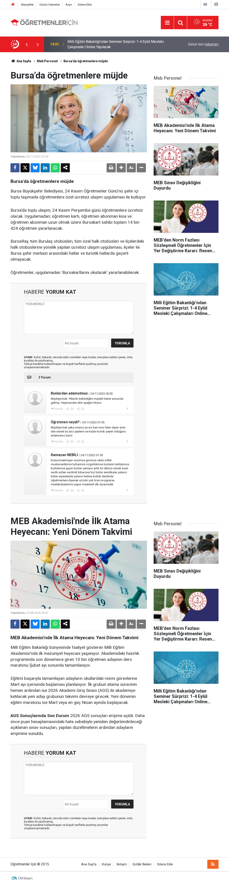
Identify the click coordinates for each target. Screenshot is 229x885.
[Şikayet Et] (127, 408)
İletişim (122, 864)
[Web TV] (205, 4)
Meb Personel (47, 61)
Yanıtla (59, 408)
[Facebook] (15, 167)
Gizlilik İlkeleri (141, 864)
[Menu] (167, 23)
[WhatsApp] (55, 167)
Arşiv (69, 4)
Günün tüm (203, 44)
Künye (106, 864)
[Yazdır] (111, 167)
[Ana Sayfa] (13, 4)
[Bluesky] (35, 167)
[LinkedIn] (45, 167)
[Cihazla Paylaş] (65, 167)
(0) (72, 408)
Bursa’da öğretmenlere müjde (86, 61)
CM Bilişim (25, 878)
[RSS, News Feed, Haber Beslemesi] (212, 864)
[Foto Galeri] (216, 4)
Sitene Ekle (85, 4)
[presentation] (26, 44)
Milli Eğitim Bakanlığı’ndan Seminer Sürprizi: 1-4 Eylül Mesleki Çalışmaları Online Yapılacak (116, 44)
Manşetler (27, 4)
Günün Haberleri (49, 4)
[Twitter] (25, 167)
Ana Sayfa (23, 61)
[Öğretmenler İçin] (44, 22)
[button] (121, 167)
